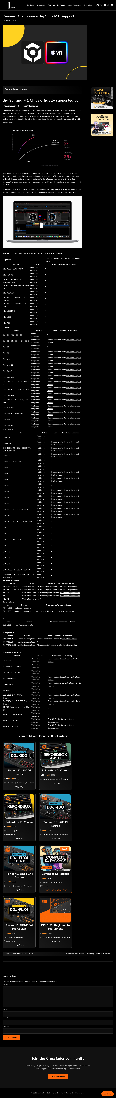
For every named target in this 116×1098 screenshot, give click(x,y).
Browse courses (58, 1076)
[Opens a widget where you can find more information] (107, 1094)
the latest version (69, 639)
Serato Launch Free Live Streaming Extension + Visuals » (88, 953)
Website (6, 1026)
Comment (7, 984)
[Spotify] (112, 5)
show (24, 89)
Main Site (88, 5)
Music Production (74, 5)
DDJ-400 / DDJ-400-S (12, 461)
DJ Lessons (41, 5)
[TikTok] (108, 5)
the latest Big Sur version (70, 586)
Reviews (51, 5)
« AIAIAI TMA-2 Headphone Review (19, 953)
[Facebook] (98, 5)
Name (5, 1009)
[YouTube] (105, 5)
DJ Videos (61, 5)
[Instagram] (101, 5)
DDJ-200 (6, 467)
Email (5, 1018)
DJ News (30, 5)
